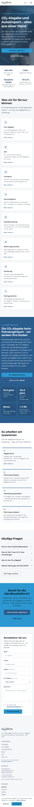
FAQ (2, 754)
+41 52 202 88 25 (6, 775)
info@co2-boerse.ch (7, 777)
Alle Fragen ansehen (11, 573)
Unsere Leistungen (17, 56)
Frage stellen (17, 618)
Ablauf (3, 752)
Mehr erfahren (8, 463)
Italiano (3, 792)
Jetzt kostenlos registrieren (17, 612)
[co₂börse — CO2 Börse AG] (6, 2)
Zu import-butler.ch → (7, 761)
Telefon (9, 669)
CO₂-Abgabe (5, 747)
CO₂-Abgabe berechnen (17, 375)
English (3, 794)
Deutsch (4, 787)
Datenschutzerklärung (13, 706)
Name (6, 651)
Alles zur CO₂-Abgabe (17, 380)
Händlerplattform (6, 749)
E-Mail (6, 660)
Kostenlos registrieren (17, 50)
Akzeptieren (16, 804)
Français (4, 789)
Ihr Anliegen (10, 678)
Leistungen (4, 744)
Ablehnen (6, 804)
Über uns (4, 757)
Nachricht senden (13, 711)
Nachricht (7, 686)
